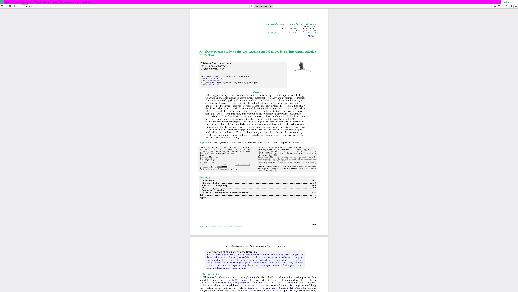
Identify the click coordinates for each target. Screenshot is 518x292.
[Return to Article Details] (2, 2)
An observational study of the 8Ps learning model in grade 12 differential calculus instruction (47, 2)
